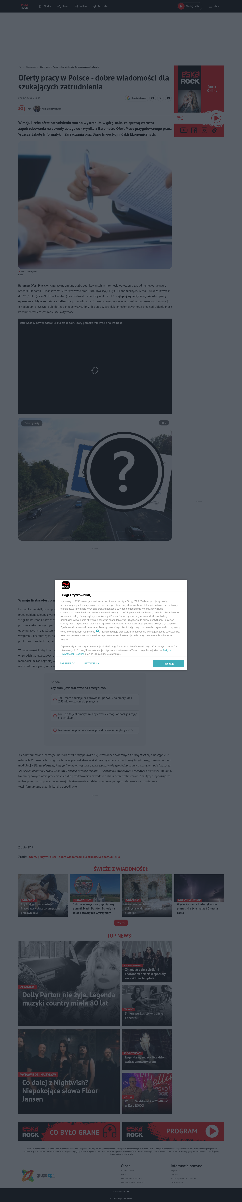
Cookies (80, 653)
